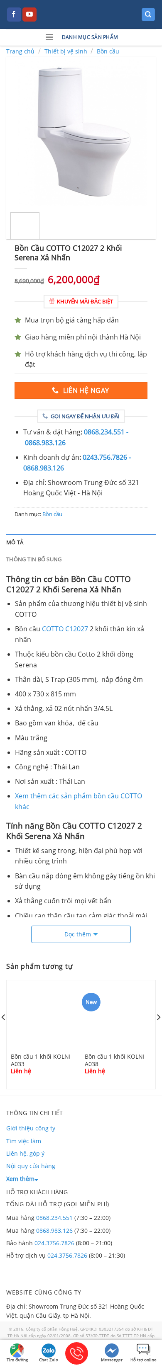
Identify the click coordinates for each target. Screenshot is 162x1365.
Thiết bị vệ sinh (65, 51)
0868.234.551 (54, 1218)
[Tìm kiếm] (148, 15)
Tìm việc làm (23, 1141)
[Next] (142, 131)
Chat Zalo (48, 1360)
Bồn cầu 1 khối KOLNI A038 (115, 1059)
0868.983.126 (54, 1230)
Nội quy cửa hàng (30, 1166)
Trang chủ (20, 51)
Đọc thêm (77, 934)
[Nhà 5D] (81, 14)
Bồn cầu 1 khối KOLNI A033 (41, 1059)
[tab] (81, 542)
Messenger (112, 1360)
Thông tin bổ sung (33, 559)
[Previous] (19, 131)
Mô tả (14, 542)
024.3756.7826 (54, 1243)
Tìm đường (17, 1360)
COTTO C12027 (65, 628)
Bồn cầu (108, 51)
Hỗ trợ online (143, 1360)
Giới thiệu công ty (30, 1128)
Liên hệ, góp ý (25, 1153)
